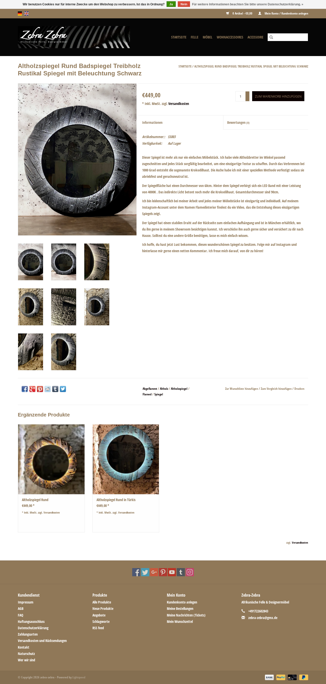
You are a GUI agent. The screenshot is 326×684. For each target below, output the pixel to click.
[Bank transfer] (269, 677)
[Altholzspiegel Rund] (51, 459)
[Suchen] (271, 37)
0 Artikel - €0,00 (242, 13)
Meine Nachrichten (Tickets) (186, 615)
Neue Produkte (102, 608)
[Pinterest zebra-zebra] (163, 572)
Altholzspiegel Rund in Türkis (116, 499)
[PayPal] (280, 677)
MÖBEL (207, 37)
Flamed (147, 394)
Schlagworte (101, 621)
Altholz (164, 388)
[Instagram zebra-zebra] (190, 572)
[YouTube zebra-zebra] (172, 572)
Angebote (98, 615)
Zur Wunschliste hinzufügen (242, 388)
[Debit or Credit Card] (291, 677)
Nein (184, 4)
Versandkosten (178, 103)
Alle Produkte (101, 602)
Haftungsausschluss (31, 621)
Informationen (152, 122)
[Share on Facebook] (25, 389)
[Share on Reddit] (48, 389)
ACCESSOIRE (255, 37)
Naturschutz (26, 653)
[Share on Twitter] (63, 389)
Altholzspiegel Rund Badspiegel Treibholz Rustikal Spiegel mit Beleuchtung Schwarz (251, 66)
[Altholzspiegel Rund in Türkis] (125, 459)
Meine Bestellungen (180, 608)
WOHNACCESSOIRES (230, 37)
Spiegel (158, 394)
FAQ (20, 615)
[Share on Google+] (32, 389)
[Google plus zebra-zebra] (154, 572)
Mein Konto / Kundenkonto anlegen (286, 13)
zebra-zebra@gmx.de (262, 617)
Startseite (178, 37)
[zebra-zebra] (83, 37)
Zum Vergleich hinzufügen (276, 388)
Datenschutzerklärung (33, 627)
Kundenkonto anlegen (182, 602)
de (20, 13)
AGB (20, 608)
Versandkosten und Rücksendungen (42, 640)
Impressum (25, 602)
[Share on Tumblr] (55, 389)
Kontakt (23, 647)
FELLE (194, 37)
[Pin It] (40, 389)
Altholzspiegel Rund (35, 499)
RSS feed (98, 627)
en (26, 13)
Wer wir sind (26, 660)
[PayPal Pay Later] (302, 677)
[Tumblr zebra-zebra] (181, 572)
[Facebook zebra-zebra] (136, 572)
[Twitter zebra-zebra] (145, 572)
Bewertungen (238, 122)
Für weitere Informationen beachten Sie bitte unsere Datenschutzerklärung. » (247, 4)
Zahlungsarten (28, 634)
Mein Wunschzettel (180, 621)
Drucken (299, 388)
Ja (171, 4)
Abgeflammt (150, 388)
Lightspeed (78, 677)
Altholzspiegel (179, 388)
